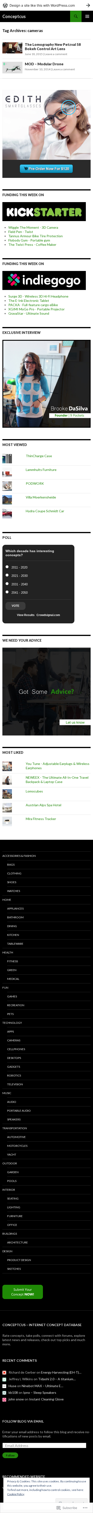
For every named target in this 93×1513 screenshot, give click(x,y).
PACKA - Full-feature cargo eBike (33, 305)
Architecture (17, 1242)
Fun (5, 987)
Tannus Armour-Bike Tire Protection (35, 236)
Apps (10, 1031)
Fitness (12, 961)
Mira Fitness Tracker (41, 819)
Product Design (19, 1260)
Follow (10, 1455)
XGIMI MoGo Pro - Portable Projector (36, 309)
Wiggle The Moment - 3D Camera (33, 227)
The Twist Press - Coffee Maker (32, 244)
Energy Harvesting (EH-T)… (61, 1372)
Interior (8, 1189)
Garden (13, 1172)
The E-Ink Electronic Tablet (28, 301)
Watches (13, 891)
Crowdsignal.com (48, 615)
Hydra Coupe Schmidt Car (45, 511)
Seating (13, 1198)
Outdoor (9, 1163)
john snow (16, 1399)
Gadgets (13, 1066)
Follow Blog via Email (23, 1421)
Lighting (13, 1207)
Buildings (9, 1233)
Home (6, 899)
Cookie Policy (15, 1494)
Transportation (14, 1128)
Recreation (15, 1005)
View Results (26, 615)
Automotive (16, 1137)
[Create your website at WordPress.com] (46, 5)
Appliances (15, 908)
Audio (11, 1102)
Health (7, 952)
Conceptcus (14, 16)
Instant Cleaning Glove (46, 1399)
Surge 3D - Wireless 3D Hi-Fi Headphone (38, 296)
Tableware (15, 943)
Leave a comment (56, 54)
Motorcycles (17, 1146)
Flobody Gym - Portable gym (29, 240)
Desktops (14, 1058)
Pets (10, 1014)
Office (12, 1225)
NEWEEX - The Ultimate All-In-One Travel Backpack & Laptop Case (57, 779)
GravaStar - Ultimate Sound (28, 313)
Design (7, 1251)
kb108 (13, 1392)
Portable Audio (19, 1110)
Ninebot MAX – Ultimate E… (42, 1386)
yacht (11, 1154)
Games (12, 996)
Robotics (14, 1075)
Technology (12, 1022)
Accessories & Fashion (19, 856)
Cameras (13, 1040)
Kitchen (13, 935)
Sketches (14, 1269)
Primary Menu (87, 16)
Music (6, 1093)
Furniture (15, 1216)
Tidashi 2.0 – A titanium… (57, 1379)
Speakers (14, 1119)
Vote (15, 605)
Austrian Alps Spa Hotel (43, 805)
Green (11, 970)
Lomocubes (34, 791)
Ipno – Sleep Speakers (39, 1392)
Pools (11, 1181)
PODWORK (35, 483)
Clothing (14, 873)
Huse (12, 1386)
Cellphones (16, 1049)
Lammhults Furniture (41, 470)
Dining (12, 926)
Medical (13, 979)
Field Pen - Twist (20, 232)
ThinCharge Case (39, 456)
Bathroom (15, 917)
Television (15, 1084)
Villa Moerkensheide (41, 497)
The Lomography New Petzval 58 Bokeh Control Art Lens (53, 46)
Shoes (11, 882)
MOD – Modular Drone (44, 64)
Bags (11, 864)
